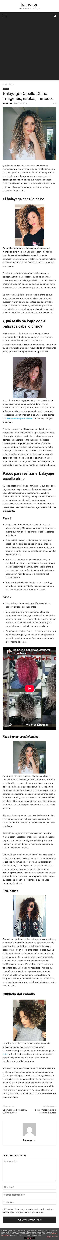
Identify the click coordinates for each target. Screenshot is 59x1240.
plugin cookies (52, 1237)
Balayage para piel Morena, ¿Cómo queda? (15, 1111)
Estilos (11, 84)
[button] (55, 16)
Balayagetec (7, 103)
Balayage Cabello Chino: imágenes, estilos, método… (29, 96)
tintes (5, 1054)
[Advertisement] (29, 50)
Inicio (5, 84)
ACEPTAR (29, 1238)
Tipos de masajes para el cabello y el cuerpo (44, 1111)
